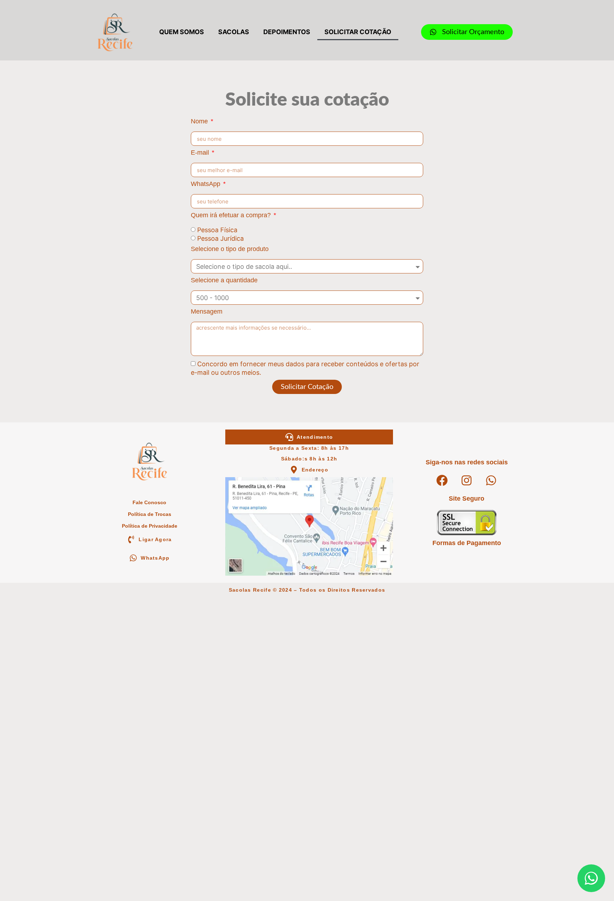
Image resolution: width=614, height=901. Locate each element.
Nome (200, 121)
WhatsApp (206, 184)
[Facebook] (442, 480)
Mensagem (206, 311)
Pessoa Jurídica (220, 238)
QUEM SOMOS (181, 32)
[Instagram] (466, 480)
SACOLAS (233, 32)
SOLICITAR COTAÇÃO (357, 32)
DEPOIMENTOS (286, 32)
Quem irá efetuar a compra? (232, 215)
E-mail (201, 152)
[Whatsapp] (491, 480)
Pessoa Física (217, 230)
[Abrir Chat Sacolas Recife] (591, 878)
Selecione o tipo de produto (230, 249)
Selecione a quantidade (224, 280)
